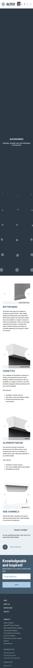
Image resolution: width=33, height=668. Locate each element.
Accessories (8, 643)
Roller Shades (9, 623)
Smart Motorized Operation (12, 658)
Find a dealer (15, 547)
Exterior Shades (9, 635)
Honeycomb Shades (11, 630)
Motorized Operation (10, 655)
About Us (7, 604)
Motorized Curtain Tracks (13, 638)
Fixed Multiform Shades (12, 633)
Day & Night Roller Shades (13, 628)
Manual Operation (9, 653)
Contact (6, 612)
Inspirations (8, 608)
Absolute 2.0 (7, 665)
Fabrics (6, 641)
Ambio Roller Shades (12, 625)
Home (5, 600)
